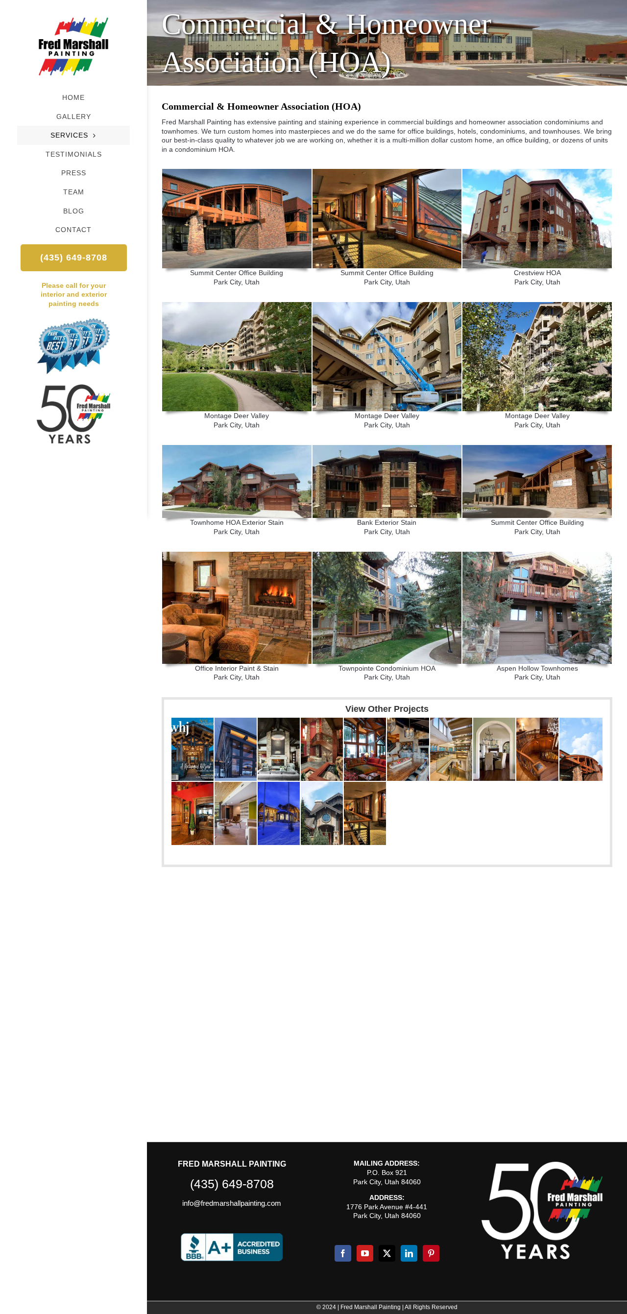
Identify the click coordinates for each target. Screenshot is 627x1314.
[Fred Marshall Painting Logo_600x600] (73, 13)
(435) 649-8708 (232, 1184)
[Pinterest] (431, 1253)
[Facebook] (343, 1253)
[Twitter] (387, 1253)
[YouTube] (365, 1253)
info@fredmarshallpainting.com (231, 1203)
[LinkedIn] (409, 1253)
